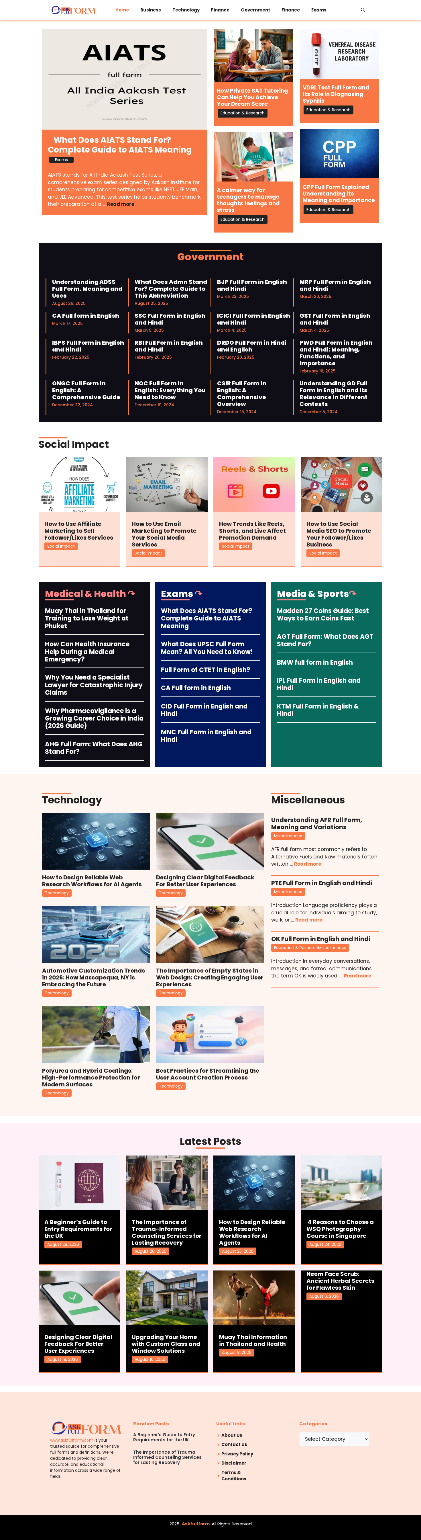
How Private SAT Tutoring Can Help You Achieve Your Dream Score (252, 97)
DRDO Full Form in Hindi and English (251, 346)
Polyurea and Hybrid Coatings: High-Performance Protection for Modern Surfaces (91, 1077)
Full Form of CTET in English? (205, 669)
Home (122, 10)
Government (255, 10)
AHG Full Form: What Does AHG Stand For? (94, 748)
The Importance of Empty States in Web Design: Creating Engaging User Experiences (209, 977)
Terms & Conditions (233, 1475)
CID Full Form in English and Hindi (204, 710)
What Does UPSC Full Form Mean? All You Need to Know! (207, 648)
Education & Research (243, 113)
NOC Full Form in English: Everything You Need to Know (170, 390)
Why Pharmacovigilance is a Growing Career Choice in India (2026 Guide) (94, 718)
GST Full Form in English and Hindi (335, 319)
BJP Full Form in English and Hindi (252, 285)
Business (150, 10)
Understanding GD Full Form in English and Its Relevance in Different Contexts (333, 393)
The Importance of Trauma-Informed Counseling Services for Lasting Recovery (167, 1232)
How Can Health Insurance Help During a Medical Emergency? (87, 652)
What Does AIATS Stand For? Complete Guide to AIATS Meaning (120, 144)
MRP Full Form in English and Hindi (335, 285)
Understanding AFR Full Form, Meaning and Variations (316, 823)
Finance (220, 10)
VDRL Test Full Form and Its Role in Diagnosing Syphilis (336, 94)
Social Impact (61, 546)
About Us (231, 1435)
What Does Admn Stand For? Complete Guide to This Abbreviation (171, 289)
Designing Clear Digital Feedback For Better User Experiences (205, 880)
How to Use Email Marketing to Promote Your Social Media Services (164, 534)
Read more (120, 204)
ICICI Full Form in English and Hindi (253, 319)
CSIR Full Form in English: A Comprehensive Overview (241, 393)
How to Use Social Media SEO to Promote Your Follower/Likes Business (338, 534)
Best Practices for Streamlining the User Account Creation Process (207, 1074)
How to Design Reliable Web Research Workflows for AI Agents (92, 880)
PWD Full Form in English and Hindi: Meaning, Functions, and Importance (336, 353)
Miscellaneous (288, 836)
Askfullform (196, 1524)
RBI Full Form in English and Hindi (169, 346)
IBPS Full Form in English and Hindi (88, 346)
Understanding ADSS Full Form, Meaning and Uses (87, 289)
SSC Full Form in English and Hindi (170, 319)
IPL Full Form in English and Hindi (319, 684)
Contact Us (234, 1444)
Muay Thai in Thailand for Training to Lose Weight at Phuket (87, 618)
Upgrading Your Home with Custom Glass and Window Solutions (166, 1344)
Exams (318, 10)
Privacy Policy (237, 1454)
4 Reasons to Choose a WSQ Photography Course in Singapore (340, 1229)
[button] (363, 10)
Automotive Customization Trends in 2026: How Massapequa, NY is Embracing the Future (93, 977)
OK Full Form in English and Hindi (320, 939)
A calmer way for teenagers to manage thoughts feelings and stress (248, 200)
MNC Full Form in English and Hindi (206, 736)
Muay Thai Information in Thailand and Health (253, 1340)
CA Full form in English (85, 316)
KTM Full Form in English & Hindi (318, 710)
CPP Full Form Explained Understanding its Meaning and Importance (339, 193)
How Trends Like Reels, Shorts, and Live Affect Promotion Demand (252, 531)
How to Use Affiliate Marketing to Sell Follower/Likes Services (78, 531)
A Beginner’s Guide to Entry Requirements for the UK (78, 1229)
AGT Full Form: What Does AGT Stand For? (325, 640)
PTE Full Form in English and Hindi (321, 883)
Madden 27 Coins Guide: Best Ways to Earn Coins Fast (323, 614)
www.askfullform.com (71, 1440)
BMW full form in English (315, 662)
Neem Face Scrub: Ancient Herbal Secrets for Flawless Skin (340, 1281)
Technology (186, 10)
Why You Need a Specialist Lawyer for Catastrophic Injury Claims (94, 685)
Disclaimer (233, 1463)
